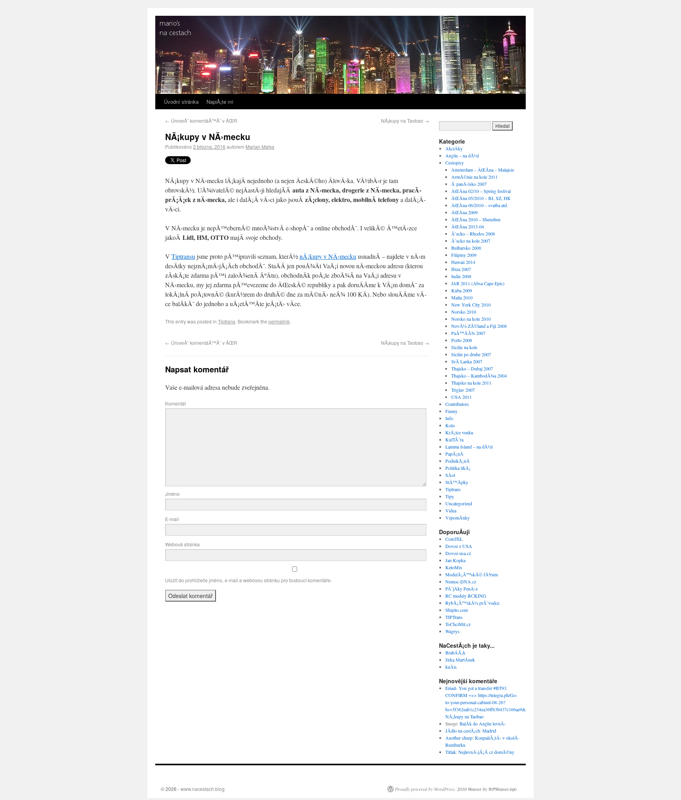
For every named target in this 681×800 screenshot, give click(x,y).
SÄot (450, 475)
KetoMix (453, 567)
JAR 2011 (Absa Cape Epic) (477, 283)
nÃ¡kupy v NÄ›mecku (328, 256)
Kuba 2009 (461, 290)
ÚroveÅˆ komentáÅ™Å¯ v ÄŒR (201, 120)
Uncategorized (458, 503)
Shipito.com (456, 610)
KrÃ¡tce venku (459, 432)
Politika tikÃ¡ (458, 468)
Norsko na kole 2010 (471, 319)
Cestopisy (454, 162)
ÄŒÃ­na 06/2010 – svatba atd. (479, 205)
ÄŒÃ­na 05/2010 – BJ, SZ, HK (481, 198)
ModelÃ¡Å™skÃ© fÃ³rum (471, 574)
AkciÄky (454, 148)
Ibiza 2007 (461, 269)
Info (449, 418)
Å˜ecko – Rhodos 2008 (473, 233)
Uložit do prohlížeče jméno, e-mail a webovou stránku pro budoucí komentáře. (248, 580)
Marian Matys (260, 146)
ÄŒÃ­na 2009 (464, 212)
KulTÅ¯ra (454, 439)
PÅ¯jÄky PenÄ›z (461, 588)
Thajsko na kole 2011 (471, 382)
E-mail (172, 519)
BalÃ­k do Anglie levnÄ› (483, 723)
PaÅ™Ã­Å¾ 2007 (468, 333)
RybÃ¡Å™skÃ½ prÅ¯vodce (472, 603)
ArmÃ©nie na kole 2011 (474, 177)
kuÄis (451, 667)
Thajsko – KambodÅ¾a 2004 (479, 375)
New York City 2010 (471, 304)
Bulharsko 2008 (466, 248)
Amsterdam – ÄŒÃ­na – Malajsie (482, 169)
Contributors (457, 404)
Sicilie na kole (464, 347)
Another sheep (459, 738)
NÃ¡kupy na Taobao (405, 120)
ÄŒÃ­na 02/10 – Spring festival (481, 191)
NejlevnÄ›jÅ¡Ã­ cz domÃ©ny (486, 752)
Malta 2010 (462, 297)
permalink (279, 321)
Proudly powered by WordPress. (425, 789)
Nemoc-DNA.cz (460, 581)
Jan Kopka (455, 560)
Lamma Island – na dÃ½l (469, 446)
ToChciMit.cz (458, 624)
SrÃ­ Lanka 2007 (466, 361)
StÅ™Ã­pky (456, 482)
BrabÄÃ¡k (455, 652)
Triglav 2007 (463, 390)
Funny (451, 411)
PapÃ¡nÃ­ (454, 453)
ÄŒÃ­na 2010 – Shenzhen (476, 219)
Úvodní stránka (181, 101)
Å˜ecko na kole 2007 (470, 240)
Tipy (449, 496)
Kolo (450, 425)
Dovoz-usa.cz (458, 553)
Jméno (172, 493)
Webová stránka (182, 544)
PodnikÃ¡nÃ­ (457, 461)
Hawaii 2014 (463, 262)
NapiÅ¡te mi (220, 101)
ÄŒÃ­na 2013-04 (467, 226)
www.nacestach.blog (202, 788)
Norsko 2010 (463, 311)
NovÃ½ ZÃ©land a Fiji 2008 (479, 326)
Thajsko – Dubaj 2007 (472, 368)
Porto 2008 (461, 340)
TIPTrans (454, 617)
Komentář (175, 403)
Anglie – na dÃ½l (462, 155)
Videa (450, 510)
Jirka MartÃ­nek (460, 659)
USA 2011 (461, 397)
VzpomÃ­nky (457, 517)
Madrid (489, 730)
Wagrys (452, 631)
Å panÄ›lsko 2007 (469, 184)
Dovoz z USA (458, 546)
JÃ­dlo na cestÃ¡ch (462, 730)
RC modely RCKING (465, 596)
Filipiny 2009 (463, 255)
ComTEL (454, 539)
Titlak (450, 752)
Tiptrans (226, 321)
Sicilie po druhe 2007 (471, 354)
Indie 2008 (461, 276)
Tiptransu (183, 256)
